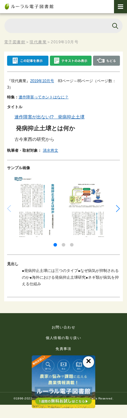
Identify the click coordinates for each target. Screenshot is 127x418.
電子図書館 (14, 42)
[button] (55, 245)
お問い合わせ (63, 327)
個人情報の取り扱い (64, 338)
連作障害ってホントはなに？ (44, 97)
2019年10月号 (42, 81)
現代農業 (38, 42)
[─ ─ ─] (120, 6)
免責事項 (63, 349)
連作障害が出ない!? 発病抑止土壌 (49, 116)
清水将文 (50, 150)
